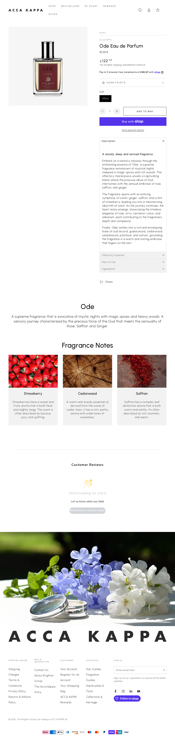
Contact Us (41, 670)
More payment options (133, 130)
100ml (106, 99)
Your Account (68, 669)
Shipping (117, 65)
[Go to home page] (26, 10)
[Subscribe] (164, 670)
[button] (140, 10)
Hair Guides (93, 669)
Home (102, 33)
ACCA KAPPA (105, 40)
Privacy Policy (17, 691)
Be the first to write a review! (87, 510)
